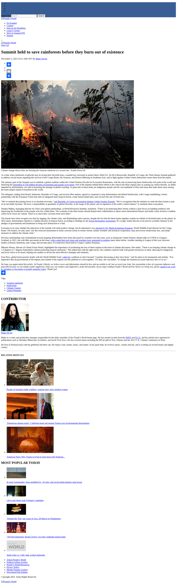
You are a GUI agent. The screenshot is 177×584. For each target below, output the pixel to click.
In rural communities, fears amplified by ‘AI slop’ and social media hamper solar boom (44, 482)
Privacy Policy (13, 567)
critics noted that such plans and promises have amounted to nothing (80, 240)
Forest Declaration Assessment (102, 221)
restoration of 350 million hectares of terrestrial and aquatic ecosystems (43, 185)
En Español (12, 23)
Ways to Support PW (16, 33)
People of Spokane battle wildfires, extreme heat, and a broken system (37, 389)
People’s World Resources (18, 565)
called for (66, 257)
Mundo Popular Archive (17, 570)
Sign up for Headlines (16, 28)
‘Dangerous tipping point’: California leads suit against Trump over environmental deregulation (48, 423)
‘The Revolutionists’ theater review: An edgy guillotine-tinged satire (36, 537)
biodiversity (12, 285)
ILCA (137, 337)
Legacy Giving (13, 30)
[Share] (91, 64)
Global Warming (14, 290)
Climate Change (14, 288)
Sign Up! (5, 45)
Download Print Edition (17, 572)
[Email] (91, 71)
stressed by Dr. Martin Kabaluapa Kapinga (114, 228)
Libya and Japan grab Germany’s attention (25, 500)
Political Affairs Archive (17, 562)
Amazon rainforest (15, 283)
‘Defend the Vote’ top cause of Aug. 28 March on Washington (34, 518)
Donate (10, 35)
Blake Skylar (41, 59)
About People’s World (16, 560)
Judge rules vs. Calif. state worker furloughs (26, 555)
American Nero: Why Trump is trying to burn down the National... (36, 457)
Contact (10, 25)
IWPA (128, 337)
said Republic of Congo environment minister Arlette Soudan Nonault (84, 201)
